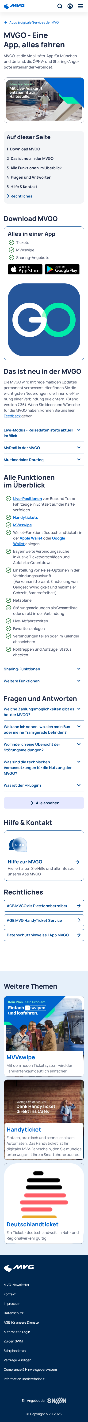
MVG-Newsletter (16, 1284)
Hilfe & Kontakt (24, 186)
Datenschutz (13, 1313)
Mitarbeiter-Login (17, 1331)
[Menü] (80, 6)
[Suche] (60, 6)
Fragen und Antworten (31, 177)
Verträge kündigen (17, 1360)
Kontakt (10, 1294)
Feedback (12, 416)
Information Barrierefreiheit (24, 1379)
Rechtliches (21, 196)
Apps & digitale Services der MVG (34, 22)
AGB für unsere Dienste (21, 1322)
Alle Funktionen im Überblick (36, 167)
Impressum (12, 1303)
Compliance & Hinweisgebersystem (30, 1369)
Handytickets (25, 517)
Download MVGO (25, 149)
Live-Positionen (27, 498)
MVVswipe (22, 525)
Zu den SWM (13, 1341)
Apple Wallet (31, 538)
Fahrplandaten (15, 1350)
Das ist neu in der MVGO (32, 158)
